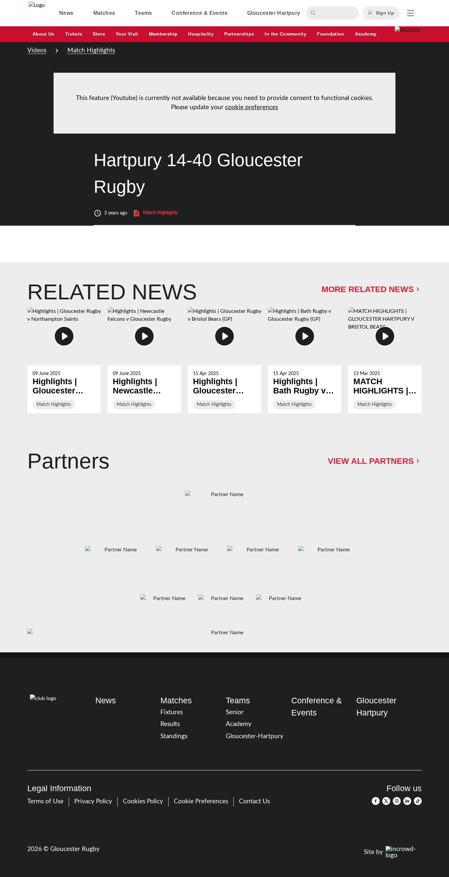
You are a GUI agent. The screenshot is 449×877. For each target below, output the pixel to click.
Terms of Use (45, 801)
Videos (36, 50)
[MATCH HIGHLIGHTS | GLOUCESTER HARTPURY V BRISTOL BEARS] (385, 360)
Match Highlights (91, 50)
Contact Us (254, 801)
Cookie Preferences (201, 801)
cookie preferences (251, 107)
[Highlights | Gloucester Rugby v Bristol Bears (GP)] (224, 360)
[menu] (410, 13)
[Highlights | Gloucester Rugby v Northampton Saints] (64, 360)
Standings (173, 736)
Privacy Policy (93, 801)
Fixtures (171, 712)
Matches (176, 700)
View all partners (371, 461)
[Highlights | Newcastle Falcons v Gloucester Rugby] (144, 360)
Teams (238, 700)
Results (170, 724)
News (105, 700)
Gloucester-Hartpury (254, 736)
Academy (238, 724)
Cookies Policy (143, 801)
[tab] (66, 13)
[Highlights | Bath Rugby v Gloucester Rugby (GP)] (305, 360)
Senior (235, 712)
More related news (367, 289)
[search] (314, 13)
